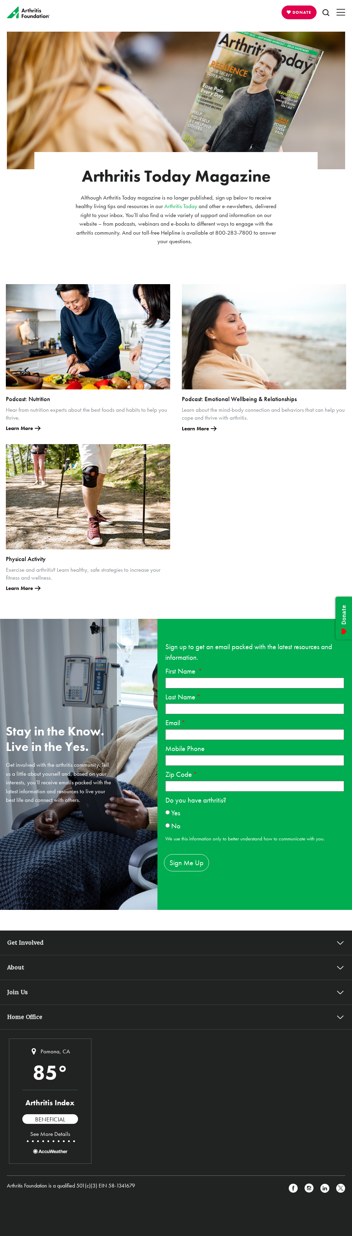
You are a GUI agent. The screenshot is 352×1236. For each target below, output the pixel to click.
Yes (175, 812)
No (175, 825)
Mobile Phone (185, 748)
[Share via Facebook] (293, 1188)
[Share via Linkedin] (324, 1188)
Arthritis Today (180, 206)
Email (172, 722)
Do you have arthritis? (195, 800)
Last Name (180, 696)
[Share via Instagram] (309, 1188)
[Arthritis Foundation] (28, 12)
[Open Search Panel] (325, 12)
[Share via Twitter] (340, 1188)
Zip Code (178, 774)
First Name (181, 671)
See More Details (50, 1134)
